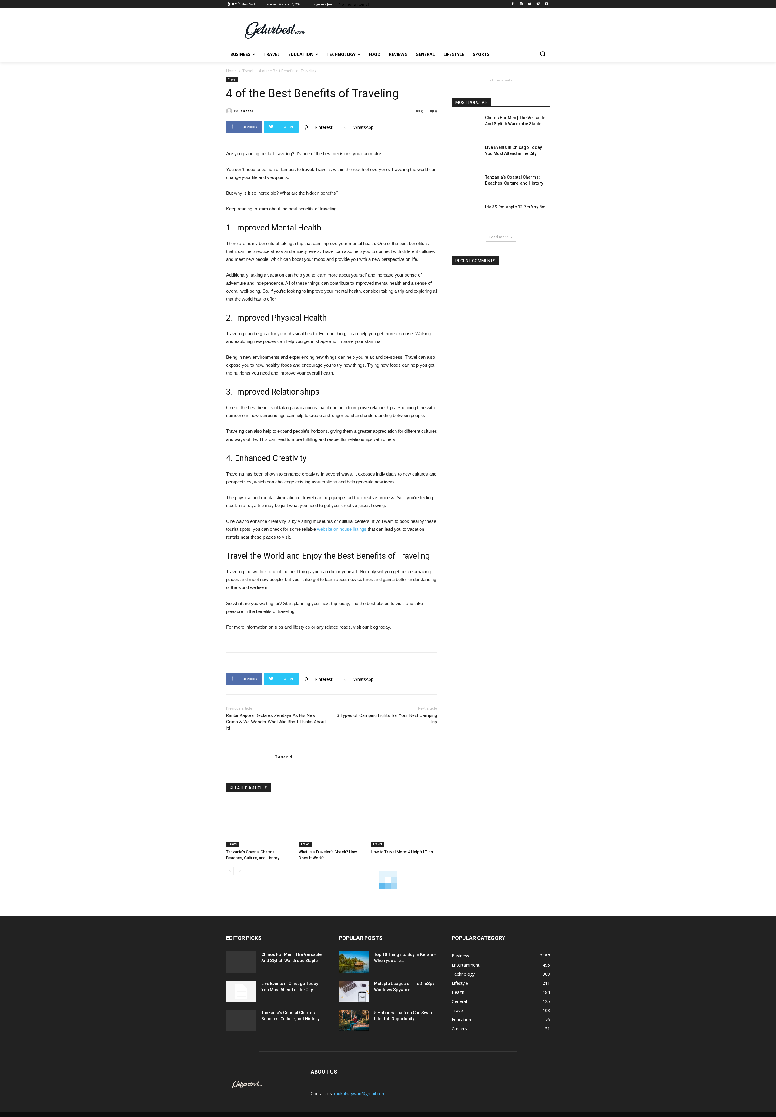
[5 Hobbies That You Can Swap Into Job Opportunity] (354, 1020)
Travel (247, 70)
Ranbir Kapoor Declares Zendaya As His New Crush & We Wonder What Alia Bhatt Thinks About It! (276, 722)
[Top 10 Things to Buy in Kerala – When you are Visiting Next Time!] (354, 962)
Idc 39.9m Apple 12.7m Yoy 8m (515, 206)
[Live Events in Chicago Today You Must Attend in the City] (466, 155)
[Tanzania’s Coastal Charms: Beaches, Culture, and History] (259, 823)
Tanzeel (245, 111)
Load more (498, 237)
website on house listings (341, 529)
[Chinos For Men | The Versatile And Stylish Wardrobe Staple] (466, 125)
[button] (542, 54)
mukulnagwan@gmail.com (360, 1093)
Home (231, 70)
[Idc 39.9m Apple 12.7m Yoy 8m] (466, 214)
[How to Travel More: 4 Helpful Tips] (404, 823)
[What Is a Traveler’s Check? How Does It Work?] (332, 823)
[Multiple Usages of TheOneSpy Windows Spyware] (354, 991)
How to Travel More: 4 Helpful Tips (402, 852)
